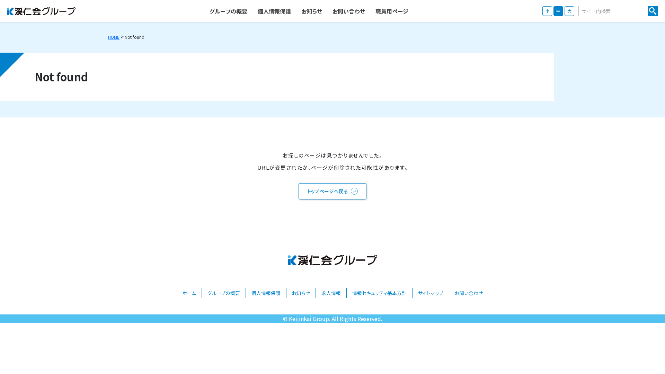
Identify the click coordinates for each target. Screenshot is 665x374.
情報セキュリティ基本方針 (379, 293)
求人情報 (331, 293)
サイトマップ (430, 293)
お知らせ (301, 293)
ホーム (189, 293)
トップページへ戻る (327, 191)
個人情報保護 (266, 293)
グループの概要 (223, 293)
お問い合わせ (469, 293)
